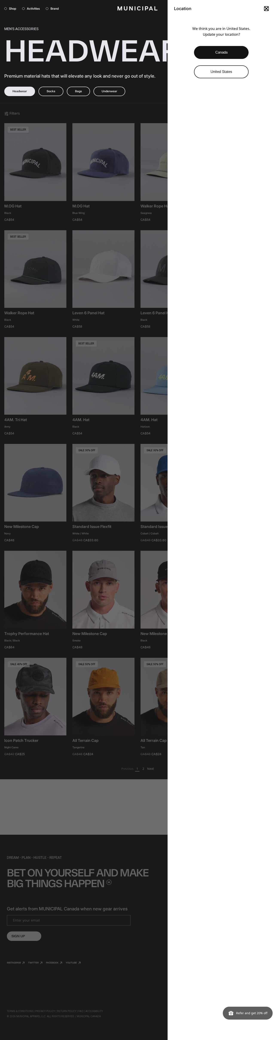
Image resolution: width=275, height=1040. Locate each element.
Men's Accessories (21, 29)
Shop (12, 8)
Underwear (109, 91)
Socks (51, 91)
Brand (54, 8)
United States (221, 72)
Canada (221, 52)
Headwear (19, 91)
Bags (78, 91)
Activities (33, 8)
